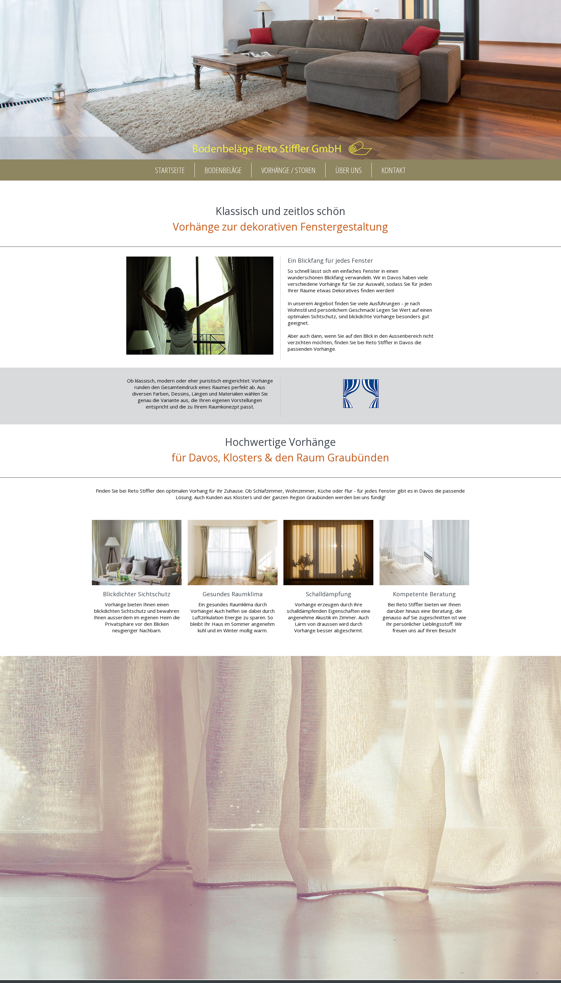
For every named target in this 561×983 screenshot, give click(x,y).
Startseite (170, 170)
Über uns (348, 170)
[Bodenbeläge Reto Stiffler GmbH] (280, 156)
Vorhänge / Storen (288, 170)
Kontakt (393, 170)
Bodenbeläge (223, 170)
